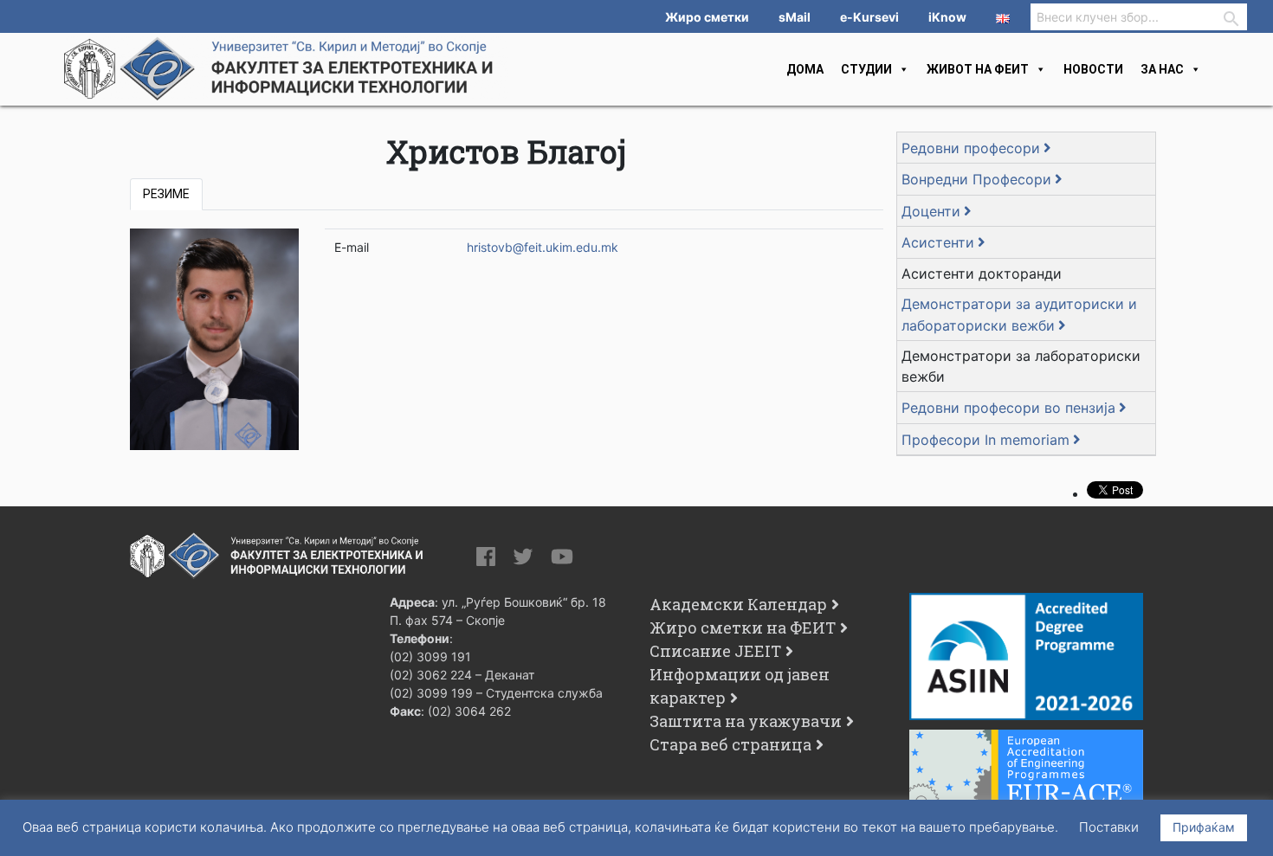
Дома (805, 69)
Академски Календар (738, 604)
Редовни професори (970, 148)
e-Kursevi (869, 17)
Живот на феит (978, 69)
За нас (1162, 69)
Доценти (930, 211)
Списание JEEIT (715, 650)
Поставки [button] (1109, 827)
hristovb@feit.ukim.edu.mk (542, 247)
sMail (795, 17)
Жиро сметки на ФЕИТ (742, 627)
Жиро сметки (707, 17)
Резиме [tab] (166, 194)
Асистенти (937, 242)
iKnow (947, 17)
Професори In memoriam (985, 439)
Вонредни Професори (976, 179)
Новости (1093, 69)
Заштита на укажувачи (745, 721)
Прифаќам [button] (1204, 827)
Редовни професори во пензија (1008, 407)
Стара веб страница (730, 744)
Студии (866, 69)
